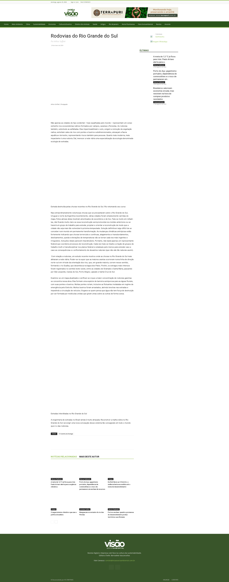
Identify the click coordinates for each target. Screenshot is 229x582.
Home (6, 24)
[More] (80, 50)
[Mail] (177, 2)
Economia (52, 24)
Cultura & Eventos (65, 24)
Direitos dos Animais (82, 24)
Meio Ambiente (17, 24)
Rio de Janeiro (114, 24)
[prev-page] (52, 521)
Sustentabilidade (39, 24)
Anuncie (167, 24)
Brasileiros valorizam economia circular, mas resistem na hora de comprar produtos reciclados (163, 93)
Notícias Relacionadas (64, 456)
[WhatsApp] (64, 50)
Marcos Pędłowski (57, 479)
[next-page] (56, 521)
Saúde (95, 24)
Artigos (103, 24)
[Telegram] (75, 50)
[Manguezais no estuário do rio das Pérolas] (92, 501)
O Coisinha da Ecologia (66, 434)
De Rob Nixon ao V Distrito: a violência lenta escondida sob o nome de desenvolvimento (119, 484)
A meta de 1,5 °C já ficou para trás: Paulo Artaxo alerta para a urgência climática (63, 484)
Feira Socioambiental (145, 24)
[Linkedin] (69, 50)
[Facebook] (174, 2)
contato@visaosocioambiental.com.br (120, 560)
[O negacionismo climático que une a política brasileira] (64, 501)
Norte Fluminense (128, 24)
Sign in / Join (75, 2)
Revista (158, 24)
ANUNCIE (166, 580)
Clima (28, 24)
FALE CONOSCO (85, 2)
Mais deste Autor (89, 456)
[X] (58, 50)
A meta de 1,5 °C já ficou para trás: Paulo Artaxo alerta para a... (164, 59)
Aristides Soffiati (85, 509)
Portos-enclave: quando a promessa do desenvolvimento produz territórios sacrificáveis (121, 514)
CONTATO (175, 580)
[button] (226, 24)
